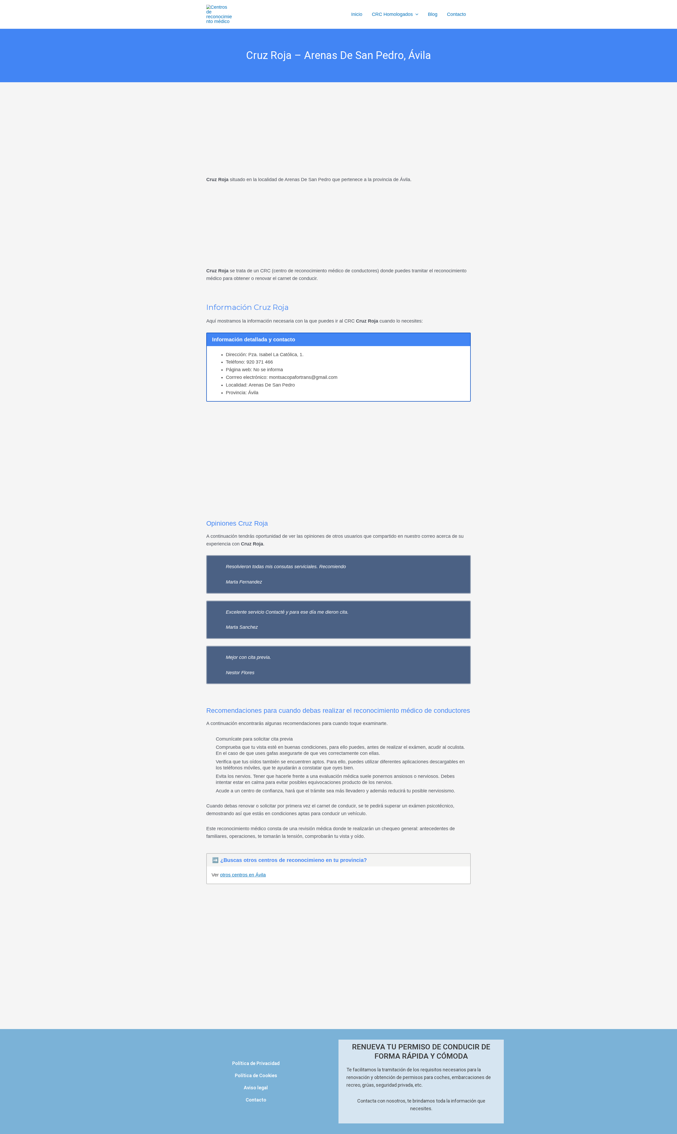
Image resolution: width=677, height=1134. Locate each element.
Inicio (356, 14)
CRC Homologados (392, 14)
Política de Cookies (256, 1075)
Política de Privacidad (256, 1063)
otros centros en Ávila (243, 875)
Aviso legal (256, 1087)
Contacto (456, 14)
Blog (432, 14)
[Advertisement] (338, 121)
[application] (415, 14)
